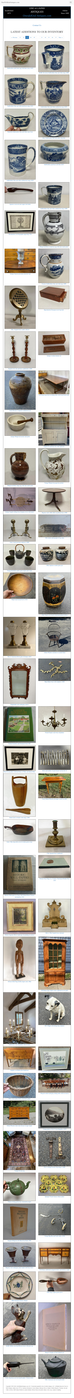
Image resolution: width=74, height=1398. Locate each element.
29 (34, 37)
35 (48, 37)
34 (45, 37)
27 (27, 37)
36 (52, 37)
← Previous (14, 37)
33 (41, 37)
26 (23, 37)
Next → (61, 37)
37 (55, 37)
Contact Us (37, 25)
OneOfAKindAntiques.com (10, 2)
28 (30, 37)
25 (20, 37)
